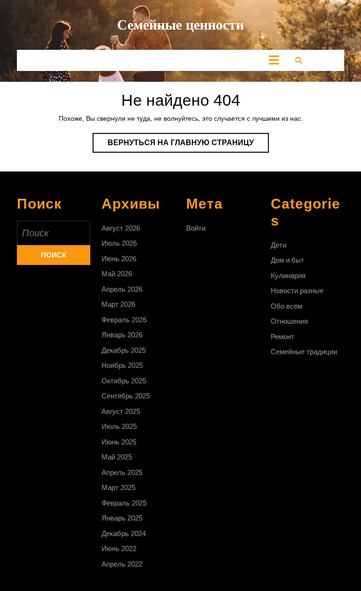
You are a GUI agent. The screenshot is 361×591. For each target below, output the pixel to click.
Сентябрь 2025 (126, 396)
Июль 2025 (119, 426)
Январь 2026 (122, 335)
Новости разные (297, 291)
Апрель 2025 (122, 472)
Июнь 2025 (119, 442)
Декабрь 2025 (124, 350)
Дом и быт (287, 260)
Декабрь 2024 (124, 533)
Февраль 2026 (124, 320)
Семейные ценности (180, 24)
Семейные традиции (304, 352)
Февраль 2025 (124, 503)
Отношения (289, 321)
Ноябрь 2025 (122, 365)
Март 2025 (118, 487)
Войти (195, 228)
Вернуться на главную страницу (188, 145)
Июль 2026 (119, 243)
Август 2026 (121, 228)
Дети (278, 245)
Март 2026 (118, 304)
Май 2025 (117, 457)
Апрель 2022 (122, 564)
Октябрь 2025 (124, 381)
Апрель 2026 (122, 289)
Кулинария (288, 276)
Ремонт (282, 337)
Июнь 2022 (119, 548)
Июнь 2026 (119, 259)
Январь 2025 (122, 518)
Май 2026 (117, 274)
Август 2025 (121, 411)
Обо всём (286, 306)
